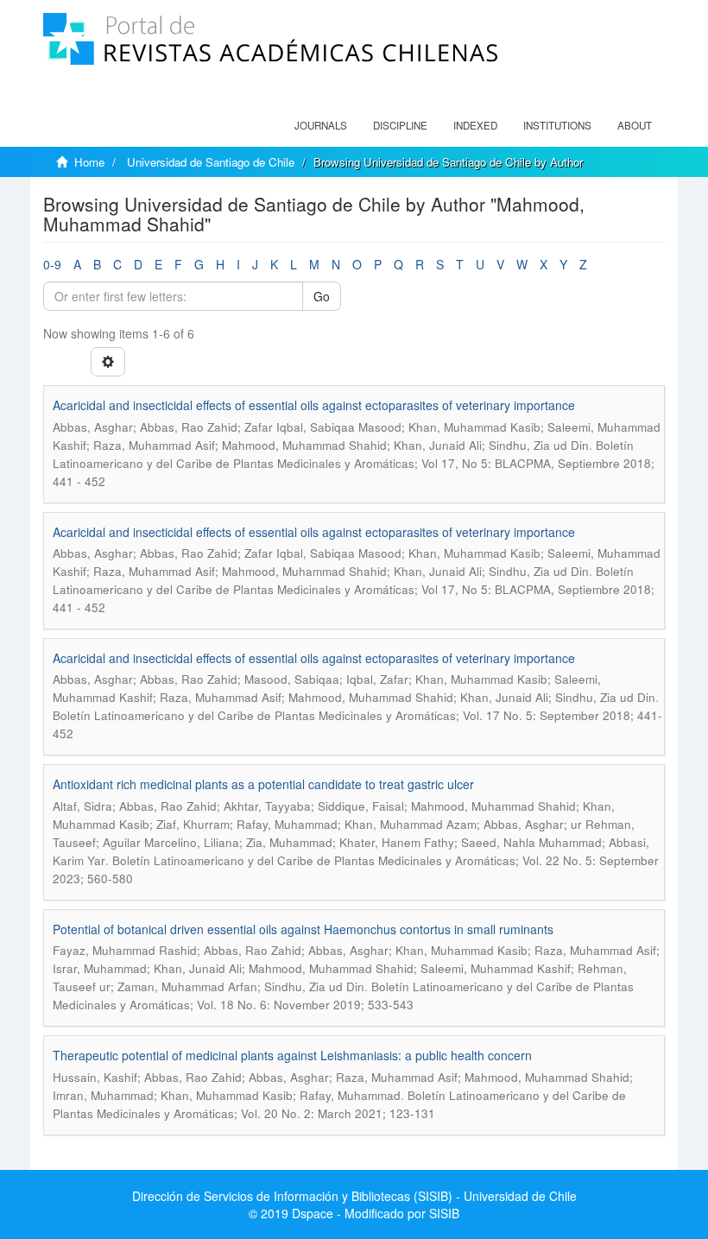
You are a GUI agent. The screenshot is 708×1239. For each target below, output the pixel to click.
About (634, 125)
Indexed (475, 125)
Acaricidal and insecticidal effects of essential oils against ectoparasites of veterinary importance (314, 405)
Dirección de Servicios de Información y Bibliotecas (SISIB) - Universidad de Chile (354, 1195)
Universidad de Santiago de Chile (210, 162)
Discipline (400, 125)
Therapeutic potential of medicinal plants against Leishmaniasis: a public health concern (292, 1055)
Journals (320, 125)
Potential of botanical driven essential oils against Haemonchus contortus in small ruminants (303, 929)
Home (89, 162)
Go (321, 296)
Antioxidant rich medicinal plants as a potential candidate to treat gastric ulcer (263, 784)
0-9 (52, 264)
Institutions (557, 125)
